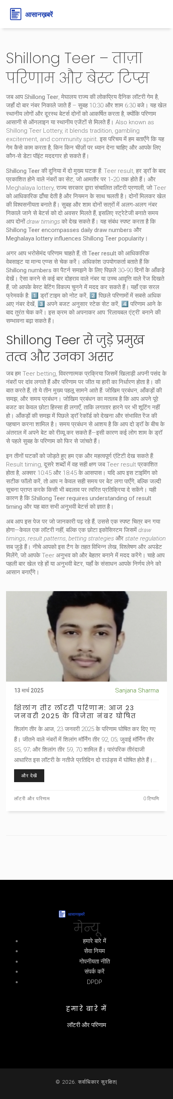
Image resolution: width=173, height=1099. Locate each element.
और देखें (29, 776)
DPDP (94, 982)
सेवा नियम (94, 951)
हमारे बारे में (94, 941)
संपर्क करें (94, 971)
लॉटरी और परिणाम (32, 798)
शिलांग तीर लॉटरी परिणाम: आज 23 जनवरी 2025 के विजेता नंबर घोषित (75, 712)
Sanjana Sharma (137, 690)
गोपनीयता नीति (94, 961)
